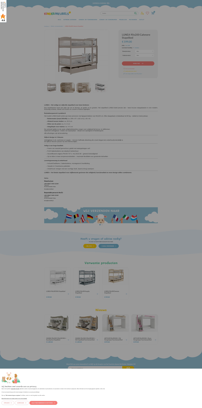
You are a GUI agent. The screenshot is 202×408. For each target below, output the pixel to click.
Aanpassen (20, 403)
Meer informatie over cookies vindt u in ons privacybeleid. (14, 398)
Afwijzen (6, 403)
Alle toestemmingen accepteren (42, 403)
